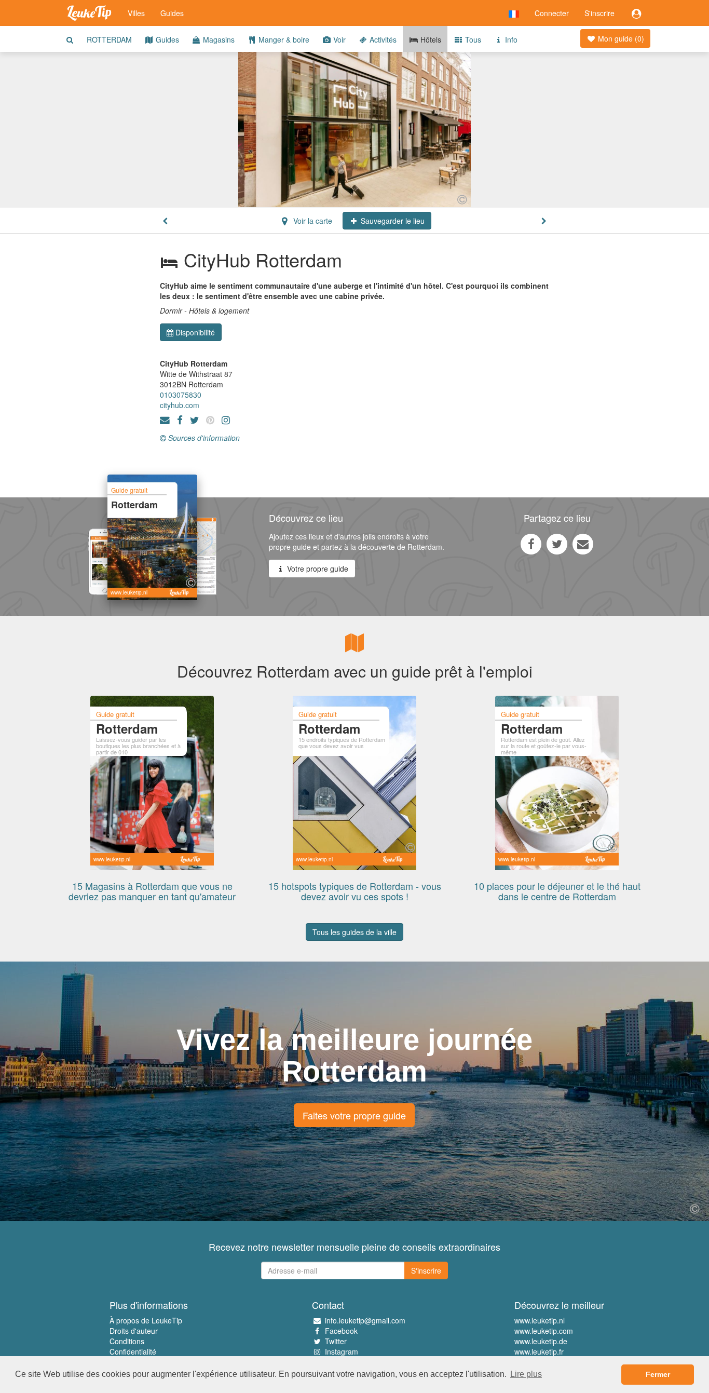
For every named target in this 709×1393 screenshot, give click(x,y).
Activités (382, 39)
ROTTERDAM (109, 39)
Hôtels (429, 39)
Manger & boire (282, 39)
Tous (472, 39)
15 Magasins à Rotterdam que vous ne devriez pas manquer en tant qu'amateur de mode (152, 896)
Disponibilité (195, 332)
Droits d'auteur (134, 1331)
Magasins (218, 39)
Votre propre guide (316, 568)
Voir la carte (311, 220)
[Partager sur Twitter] (557, 543)
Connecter (552, 13)
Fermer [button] (658, 1374)
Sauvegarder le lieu (392, 220)
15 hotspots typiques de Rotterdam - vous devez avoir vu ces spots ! (354, 891)
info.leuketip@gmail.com (365, 1320)
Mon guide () (620, 38)
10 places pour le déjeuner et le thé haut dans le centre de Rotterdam (557, 891)
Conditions (127, 1341)
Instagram (341, 1351)
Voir (338, 39)
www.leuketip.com (543, 1331)
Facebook (341, 1331)
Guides (172, 13)
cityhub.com (179, 405)
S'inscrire (599, 13)
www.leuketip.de (540, 1341)
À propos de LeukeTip (146, 1320)
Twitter (336, 1341)
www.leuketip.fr (539, 1351)
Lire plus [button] (526, 1374)
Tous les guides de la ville (354, 932)
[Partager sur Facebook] (531, 543)
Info (510, 39)
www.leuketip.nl (539, 1320)
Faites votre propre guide (354, 1115)
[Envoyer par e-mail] (582, 543)
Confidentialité (133, 1351)
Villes (136, 13)
